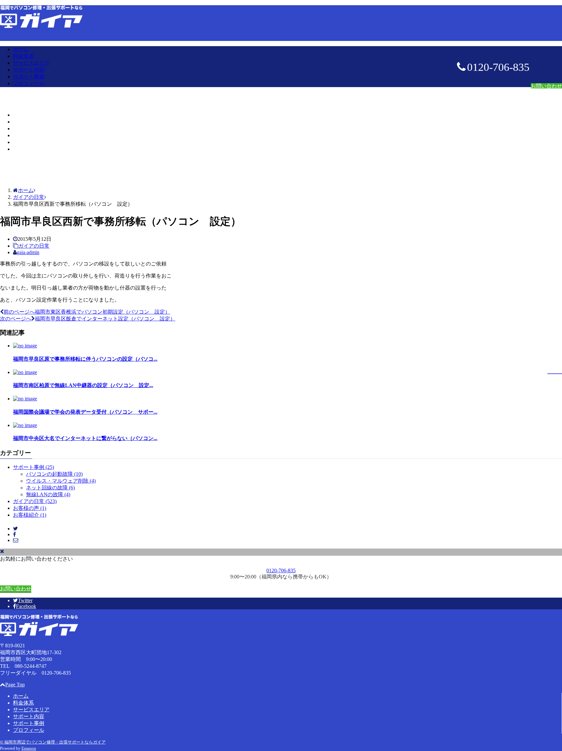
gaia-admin (28, 252)
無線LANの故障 (48, 494)
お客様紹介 (29, 515)
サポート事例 (28, 76)
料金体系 (23, 56)
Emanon (28, 748)
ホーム (21, 49)
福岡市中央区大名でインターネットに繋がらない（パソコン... (85, 438)
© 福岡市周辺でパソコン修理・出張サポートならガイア (53, 742)
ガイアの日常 (33, 246)
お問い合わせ (546, 86)
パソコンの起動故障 (54, 474)
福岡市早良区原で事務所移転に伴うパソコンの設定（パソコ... (85, 359)
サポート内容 (28, 69)
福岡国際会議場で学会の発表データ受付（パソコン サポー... (85, 412)
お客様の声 (29, 508)
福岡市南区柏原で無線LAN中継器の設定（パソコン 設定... (83, 385)
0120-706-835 (281, 570)
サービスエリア (31, 63)
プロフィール (28, 83)
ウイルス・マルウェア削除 (61, 481)
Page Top (15, 684)
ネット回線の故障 (50, 487)
